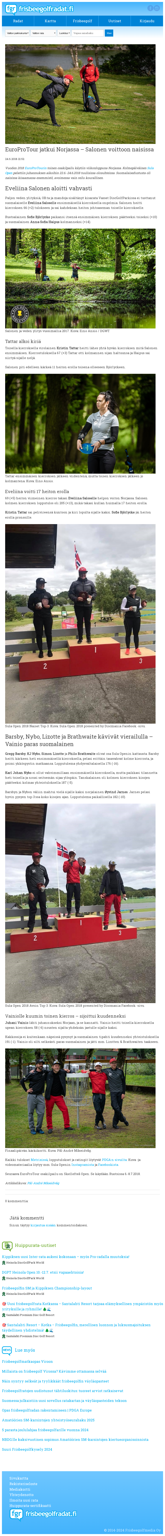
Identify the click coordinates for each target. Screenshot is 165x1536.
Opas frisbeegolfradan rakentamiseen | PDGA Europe (47, 1410)
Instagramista (83, 1165)
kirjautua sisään (43, 1225)
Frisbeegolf (82, 21)
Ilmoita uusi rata (23, 1500)
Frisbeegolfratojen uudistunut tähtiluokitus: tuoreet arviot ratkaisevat (62, 1390)
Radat (18, 21)
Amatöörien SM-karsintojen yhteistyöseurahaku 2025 (48, 1420)
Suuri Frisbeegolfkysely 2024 (27, 1449)
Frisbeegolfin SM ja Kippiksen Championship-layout (47, 1288)
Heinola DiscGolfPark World (25, 1262)
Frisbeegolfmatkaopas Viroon (27, 1361)
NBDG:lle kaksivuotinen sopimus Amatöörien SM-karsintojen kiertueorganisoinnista (75, 1439)
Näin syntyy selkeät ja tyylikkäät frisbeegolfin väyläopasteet (55, 1381)
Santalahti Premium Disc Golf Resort (30, 1315)
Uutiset (114, 21)
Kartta (50, 21)
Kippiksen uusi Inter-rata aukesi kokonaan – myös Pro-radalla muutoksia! (65, 1256)
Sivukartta (18, 1478)
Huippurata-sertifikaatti (30, 1505)
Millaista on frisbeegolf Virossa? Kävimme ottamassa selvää (54, 1371)
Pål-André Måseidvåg (43, 1183)
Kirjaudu (147, 21)
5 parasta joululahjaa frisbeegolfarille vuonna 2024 (45, 1430)
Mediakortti (19, 1489)
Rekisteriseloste (23, 1483)
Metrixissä (39, 1160)
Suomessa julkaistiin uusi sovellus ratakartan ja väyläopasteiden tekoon (64, 1400)
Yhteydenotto (21, 1494)
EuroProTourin (35, 168)
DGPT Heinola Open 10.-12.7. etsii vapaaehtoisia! (43, 1272)
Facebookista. (109, 1165)
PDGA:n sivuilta (114, 1160)
